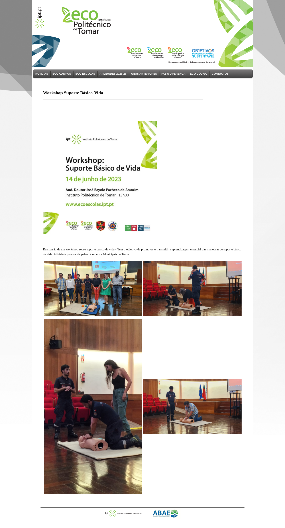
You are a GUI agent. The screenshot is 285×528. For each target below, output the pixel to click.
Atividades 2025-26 (113, 73)
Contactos (220, 73)
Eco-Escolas (85, 73)
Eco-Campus (62, 73)
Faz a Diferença (173, 73)
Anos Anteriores (144, 73)
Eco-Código (198, 73)
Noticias (41, 73)
